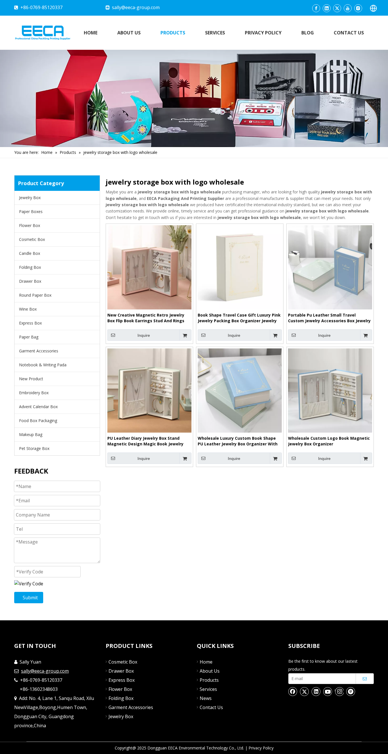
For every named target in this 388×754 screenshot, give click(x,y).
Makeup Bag (30, 434)
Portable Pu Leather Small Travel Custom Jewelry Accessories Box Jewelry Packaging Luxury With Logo (329, 318)
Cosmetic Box (32, 239)
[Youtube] (348, 8)
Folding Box (30, 267)
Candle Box (29, 253)
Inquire (143, 335)
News (206, 698)
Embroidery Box (34, 392)
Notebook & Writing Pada (42, 364)
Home (206, 662)
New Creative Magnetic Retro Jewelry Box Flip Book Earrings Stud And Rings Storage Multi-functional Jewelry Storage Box (145, 318)
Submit (30, 597)
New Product (31, 378)
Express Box (30, 323)
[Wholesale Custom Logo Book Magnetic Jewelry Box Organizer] (330, 390)
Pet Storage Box (34, 448)
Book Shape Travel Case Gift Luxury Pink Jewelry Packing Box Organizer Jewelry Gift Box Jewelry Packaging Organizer (239, 318)
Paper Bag (28, 337)
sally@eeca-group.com (136, 7)
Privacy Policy (261, 748)
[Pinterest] (350, 691)
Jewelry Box (30, 197)
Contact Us (211, 707)
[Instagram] (358, 8)
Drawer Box (30, 281)
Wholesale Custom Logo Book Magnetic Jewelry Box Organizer (329, 441)
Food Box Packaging (38, 420)
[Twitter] (337, 8)
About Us (210, 671)
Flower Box (29, 225)
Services (208, 689)
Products (209, 680)
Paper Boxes (31, 211)
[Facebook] (316, 8)
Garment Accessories (38, 351)
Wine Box (28, 309)
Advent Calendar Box (38, 406)
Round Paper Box (35, 295)
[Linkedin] (327, 8)
